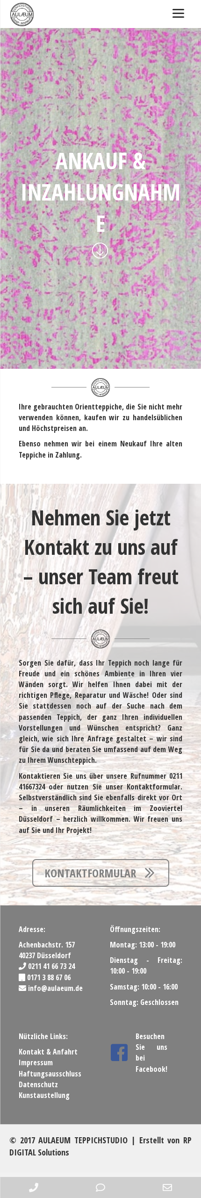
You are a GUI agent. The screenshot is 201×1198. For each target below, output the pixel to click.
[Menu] (178, 13)
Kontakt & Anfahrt (48, 1052)
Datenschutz (38, 1084)
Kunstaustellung (44, 1095)
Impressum (36, 1062)
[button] (100, 873)
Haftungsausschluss (50, 1074)
